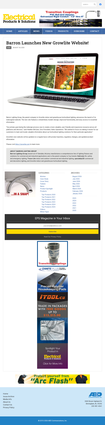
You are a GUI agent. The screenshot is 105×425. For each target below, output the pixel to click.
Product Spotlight (46, 189)
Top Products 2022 (48, 199)
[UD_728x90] (70, 23)
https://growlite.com (22, 144)
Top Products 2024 (48, 204)
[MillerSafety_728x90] (52, 379)
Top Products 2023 (48, 202)
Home (9, 31)
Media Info (7, 399)
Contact (94, 31)
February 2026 (77, 191)
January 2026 (77, 194)
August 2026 (77, 176)
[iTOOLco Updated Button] (52, 305)
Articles (22, 31)
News (36, 31)
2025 (74, 198)
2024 (74, 201)
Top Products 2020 (48, 195)
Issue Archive (8, 396)
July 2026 (76, 179)
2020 (74, 210)
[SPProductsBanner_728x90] (70, 14)
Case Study (44, 179)
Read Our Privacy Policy (52, 237)
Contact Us (7, 405)
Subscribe (79, 31)
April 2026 (76, 186)
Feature (43, 184)
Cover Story (44, 181)
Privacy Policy (8, 407)
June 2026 (76, 181)
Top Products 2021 (48, 197)
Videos (48, 31)
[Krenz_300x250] (52, 330)
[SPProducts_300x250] (52, 254)
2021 (74, 208)
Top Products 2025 (48, 207)
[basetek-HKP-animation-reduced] (52, 279)
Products (63, 31)
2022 (74, 206)
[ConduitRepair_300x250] (20, 184)
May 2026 (76, 184)
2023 (74, 203)
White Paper (44, 212)
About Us (6, 402)
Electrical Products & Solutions (19, 18)
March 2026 (76, 189)
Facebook (100, 4)
